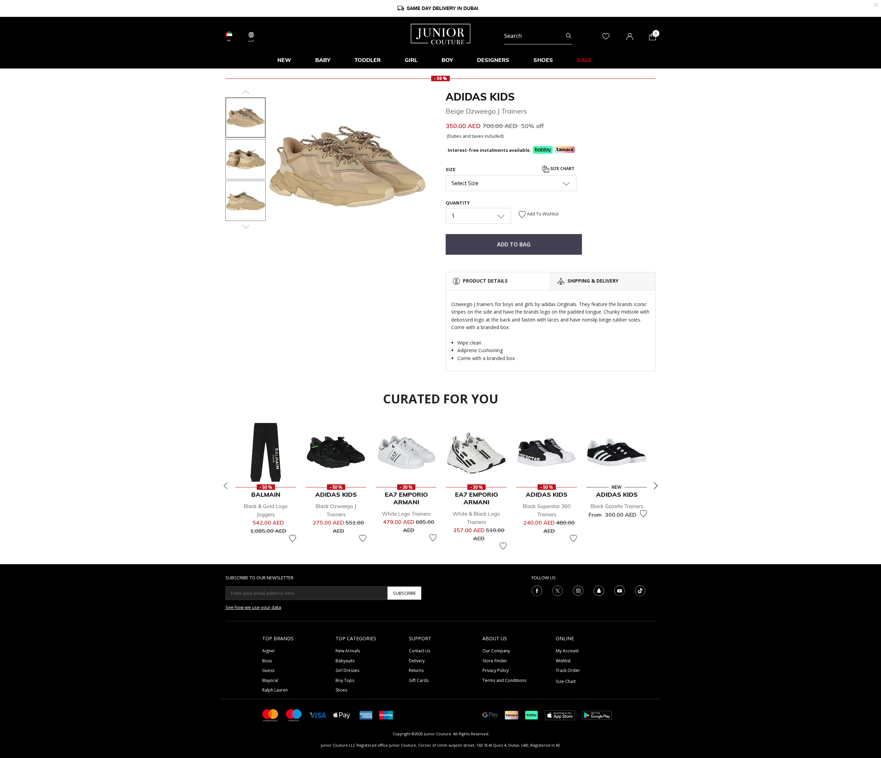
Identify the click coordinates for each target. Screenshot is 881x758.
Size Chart (561, 168)
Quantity (458, 203)
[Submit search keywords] (568, 35)
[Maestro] (294, 714)
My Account (567, 651)
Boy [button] (447, 59)
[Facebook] (537, 590)
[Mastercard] (270, 714)
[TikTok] (640, 590)
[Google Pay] (490, 714)
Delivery (417, 661)
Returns (416, 670)
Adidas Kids (480, 96)
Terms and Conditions (504, 680)
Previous (225, 486)
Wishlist (563, 661)
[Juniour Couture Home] (440, 33)
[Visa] (317, 714)
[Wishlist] (292, 538)
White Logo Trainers (406, 513)
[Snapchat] (599, 590)
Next (655, 486)
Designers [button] (493, 59)
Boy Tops (345, 680)
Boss (267, 661)
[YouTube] (619, 590)
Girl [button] (411, 59)
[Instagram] (578, 590)
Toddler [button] (367, 59)
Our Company (496, 651)
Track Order (568, 670)
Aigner (268, 651)
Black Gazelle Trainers (617, 506)
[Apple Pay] (341, 714)
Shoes (341, 690)
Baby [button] (322, 59)
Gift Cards (418, 680)
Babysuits (345, 661)
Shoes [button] (543, 59)
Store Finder (494, 661)
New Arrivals (348, 651)
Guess (268, 670)
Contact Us (419, 651)
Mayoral (270, 680)
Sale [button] (584, 59)
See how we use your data (253, 607)
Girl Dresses (347, 670)
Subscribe (404, 593)
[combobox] (538, 35)
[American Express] (366, 714)
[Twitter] (557, 590)
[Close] (876, 4)
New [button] (284, 59)
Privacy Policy (495, 670)
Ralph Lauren (275, 690)
